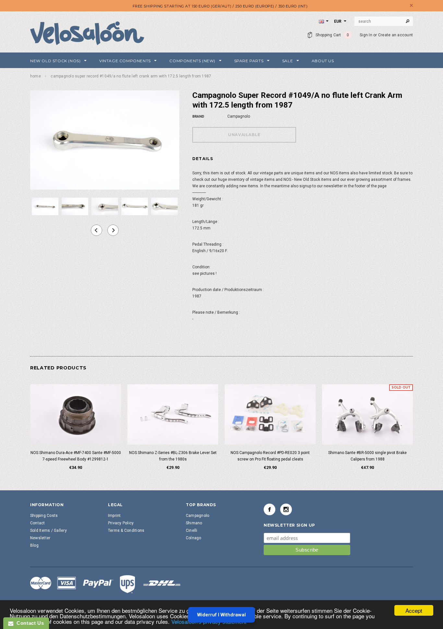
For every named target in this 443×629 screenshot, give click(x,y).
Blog (34, 545)
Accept (413, 610)
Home (35, 76)
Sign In (366, 35)
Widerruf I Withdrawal (221, 615)
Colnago (193, 538)
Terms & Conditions (126, 530)
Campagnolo (197, 515)
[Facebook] (269, 509)
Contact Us (28, 623)
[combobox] (383, 21)
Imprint (114, 515)
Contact (37, 523)
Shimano (194, 523)
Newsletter (40, 538)
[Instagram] (286, 509)
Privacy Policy (121, 523)
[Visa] (105, 584)
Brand (198, 116)
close (411, 5)
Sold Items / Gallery (48, 530)
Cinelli (192, 530)
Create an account (395, 35)
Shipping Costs (44, 515)
